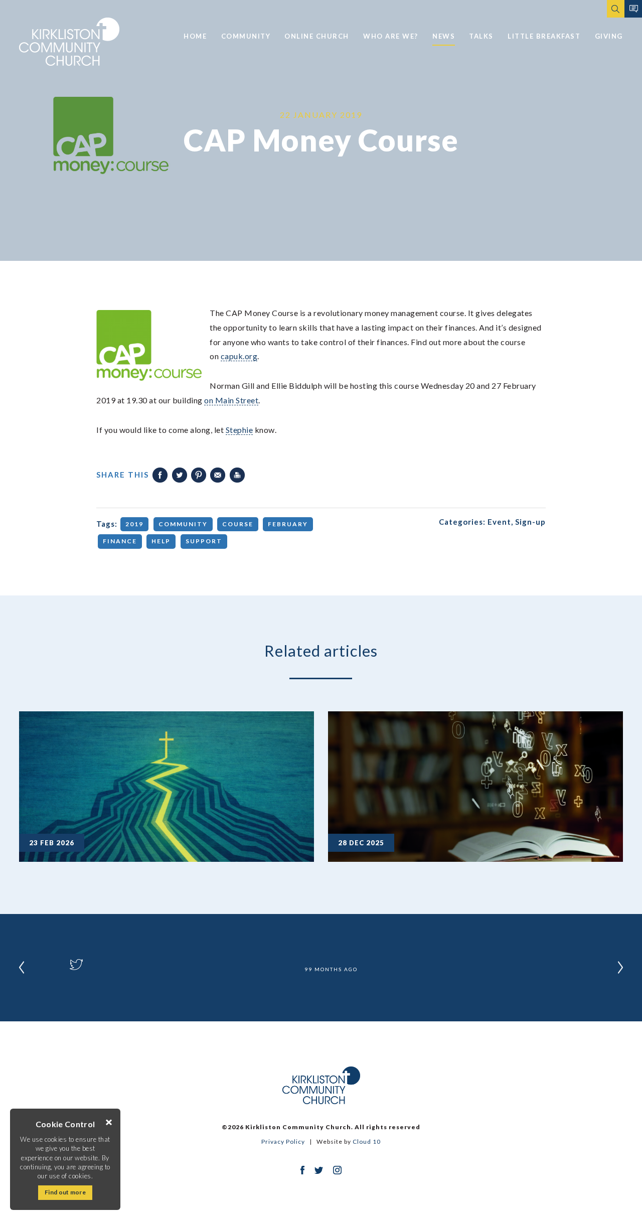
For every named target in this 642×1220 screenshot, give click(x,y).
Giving (609, 36)
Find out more (65, 1192)
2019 (134, 524)
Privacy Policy (283, 1141)
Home (195, 36)
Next (620, 968)
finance (120, 541)
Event (499, 521)
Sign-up (530, 521)
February (288, 524)
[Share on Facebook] (160, 475)
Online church (316, 36)
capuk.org (239, 356)
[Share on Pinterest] (198, 475)
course (237, 524)
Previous (21, 968)
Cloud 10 (367, 1141)
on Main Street (231, 400)
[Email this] (217, 475)
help (161, 541)
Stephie (239, 429)
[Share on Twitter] (179, 475)
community (183, 524)
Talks (481, 36)
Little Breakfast (544, 36)
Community (246, 36)
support (204, 541)
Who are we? (390, 36)
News (443, 36)
